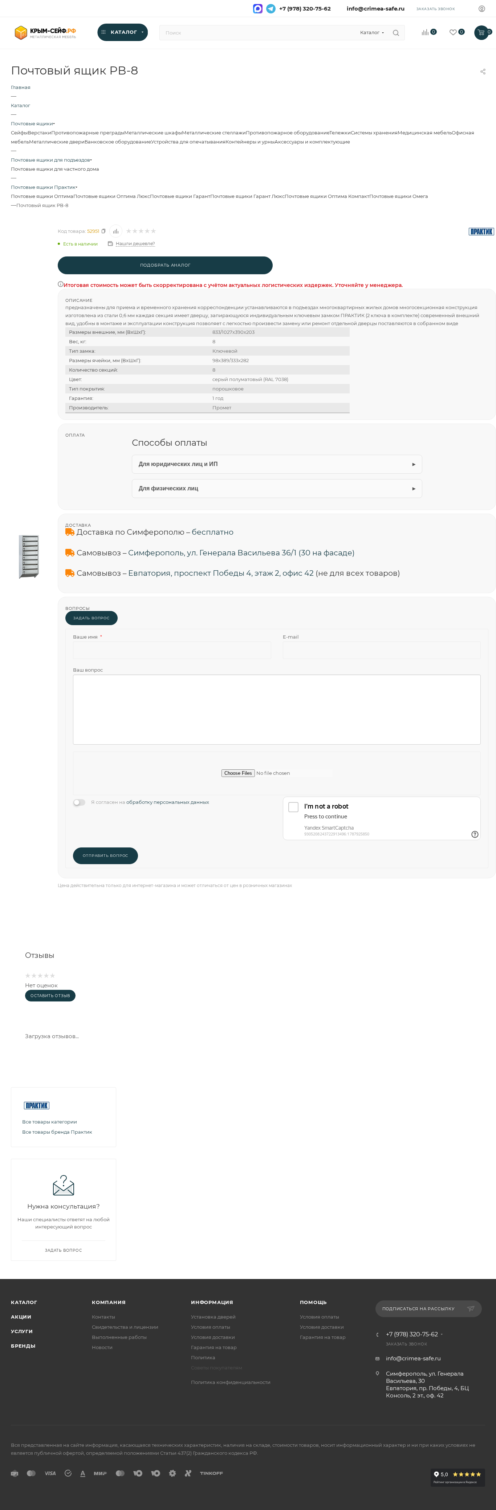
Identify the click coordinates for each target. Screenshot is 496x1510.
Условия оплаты (210, 1327)
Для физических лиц (168, 488)
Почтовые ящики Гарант (180, 196)
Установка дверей (213, 1317)
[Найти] (396, 32)
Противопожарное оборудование (287, 132)
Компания (109, 1302)
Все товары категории (49, 1122)
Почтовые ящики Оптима (42, 196)
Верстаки (39, 132)
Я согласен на (150, 802)
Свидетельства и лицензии (125, 1327)
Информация (212, 1302)
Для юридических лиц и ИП (178, 464)
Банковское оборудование (118, 142)
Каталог (24, 1302)
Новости (102, 1347)
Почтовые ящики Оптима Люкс (111, 196)
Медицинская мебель (425, 132)
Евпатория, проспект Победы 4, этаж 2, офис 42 (221, 573)
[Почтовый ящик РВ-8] (29, 556)
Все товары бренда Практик (57, 1132)
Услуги (22, 1331)
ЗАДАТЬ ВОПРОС (91, 618)
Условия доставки (213, 1337)
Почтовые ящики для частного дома (55, 169)
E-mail (291, 637)
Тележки (340, 132)
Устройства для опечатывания (188, 142)
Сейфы (19, 132)
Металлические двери (57, 142)
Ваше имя (87, 637)
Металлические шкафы (153, 132)
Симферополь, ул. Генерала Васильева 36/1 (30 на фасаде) (241, 552)
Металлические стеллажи (214, 132)
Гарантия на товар (214, 1347)
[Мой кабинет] (482, 9)
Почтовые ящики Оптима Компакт (327, 196)
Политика (203, 1357)
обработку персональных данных (167, 802)
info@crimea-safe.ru (374, 8)
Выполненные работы (119, 1337)
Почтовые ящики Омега (398, 196)
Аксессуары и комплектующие (312, 142)
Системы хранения (374, 132)
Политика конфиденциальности (231, 1382)
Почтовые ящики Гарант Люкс (247, 196)
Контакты (103, 1317)
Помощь (313, 1302)
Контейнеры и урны (250, 142)
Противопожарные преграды (87, 132)
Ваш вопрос (88, 670)
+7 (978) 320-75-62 (305, 8)
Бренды (23, 1346)
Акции (21, 1317)
